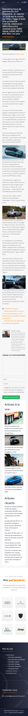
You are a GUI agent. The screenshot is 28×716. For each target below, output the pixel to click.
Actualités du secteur (11, 309)
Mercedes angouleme (15, 657)
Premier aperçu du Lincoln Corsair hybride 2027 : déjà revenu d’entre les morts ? (13, 545)
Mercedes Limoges (14, 664)
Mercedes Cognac (13, 662)
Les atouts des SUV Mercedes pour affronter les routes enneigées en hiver (14, 450)
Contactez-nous (11, 673)
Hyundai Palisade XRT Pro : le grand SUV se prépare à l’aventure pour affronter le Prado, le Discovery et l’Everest (13, 525)
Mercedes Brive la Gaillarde (16, 659)
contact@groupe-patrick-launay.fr (15, 696)
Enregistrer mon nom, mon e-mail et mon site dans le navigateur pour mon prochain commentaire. (14, 390)
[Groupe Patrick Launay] (3, 2)
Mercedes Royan (13, 668)
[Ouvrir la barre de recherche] (18, 2)
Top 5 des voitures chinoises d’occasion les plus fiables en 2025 (13, 489)
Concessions (10, 655)
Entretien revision (11, 671)
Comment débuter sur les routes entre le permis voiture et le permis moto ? (14, 470)
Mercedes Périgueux (14, 666)
